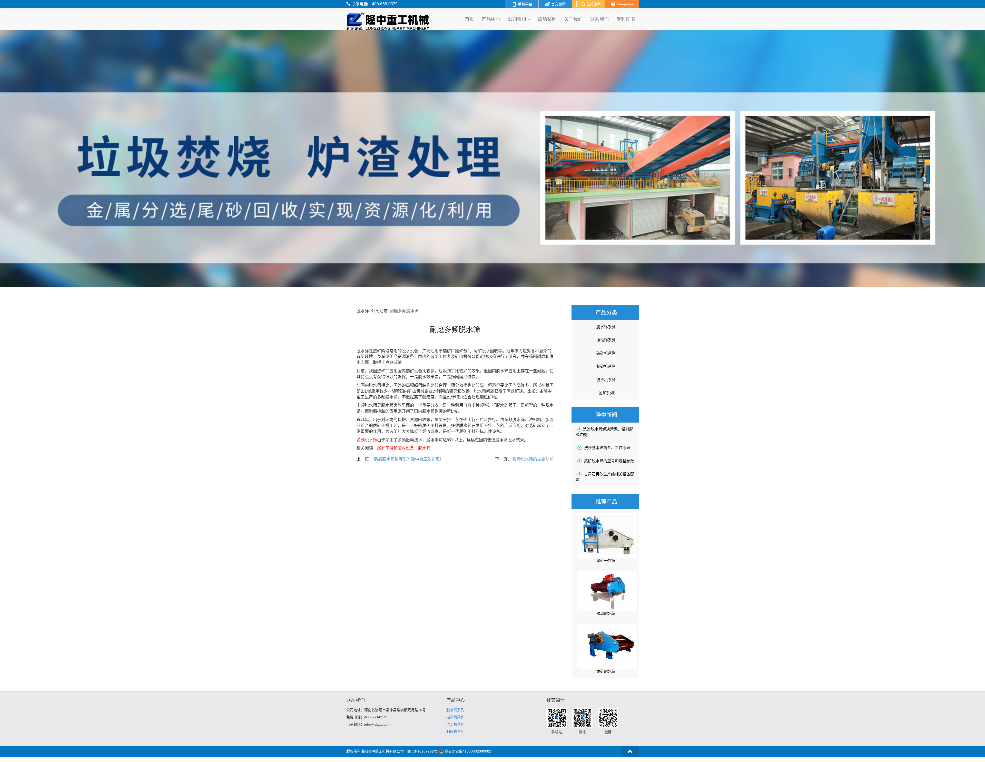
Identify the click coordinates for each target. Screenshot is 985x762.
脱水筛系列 (606, 327)
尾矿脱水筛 (606, 671)
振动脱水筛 (606, 613)
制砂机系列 (606, 366)
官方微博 (558, 4)
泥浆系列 (606, 392)
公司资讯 (518, 19)
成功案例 (547, 19)
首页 (469, 19)
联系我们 (599, 19)
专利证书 (625, 19)
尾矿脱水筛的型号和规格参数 (608, 461)
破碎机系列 (606, 353)
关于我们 (573, 19)
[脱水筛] (389, 14)
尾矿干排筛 (606, 560)
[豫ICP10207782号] (422, 751)
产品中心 (491, 19)
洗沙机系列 (606, 379)
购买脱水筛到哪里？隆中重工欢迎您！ (408, 459)
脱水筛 (363, 311)
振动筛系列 (606, 340)
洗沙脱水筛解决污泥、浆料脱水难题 (604, 432)
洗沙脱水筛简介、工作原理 (606, 447)
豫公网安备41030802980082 (468, 751)
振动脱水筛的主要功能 (532, 459)
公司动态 (379, 311)
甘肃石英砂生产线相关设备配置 (604, 477)
